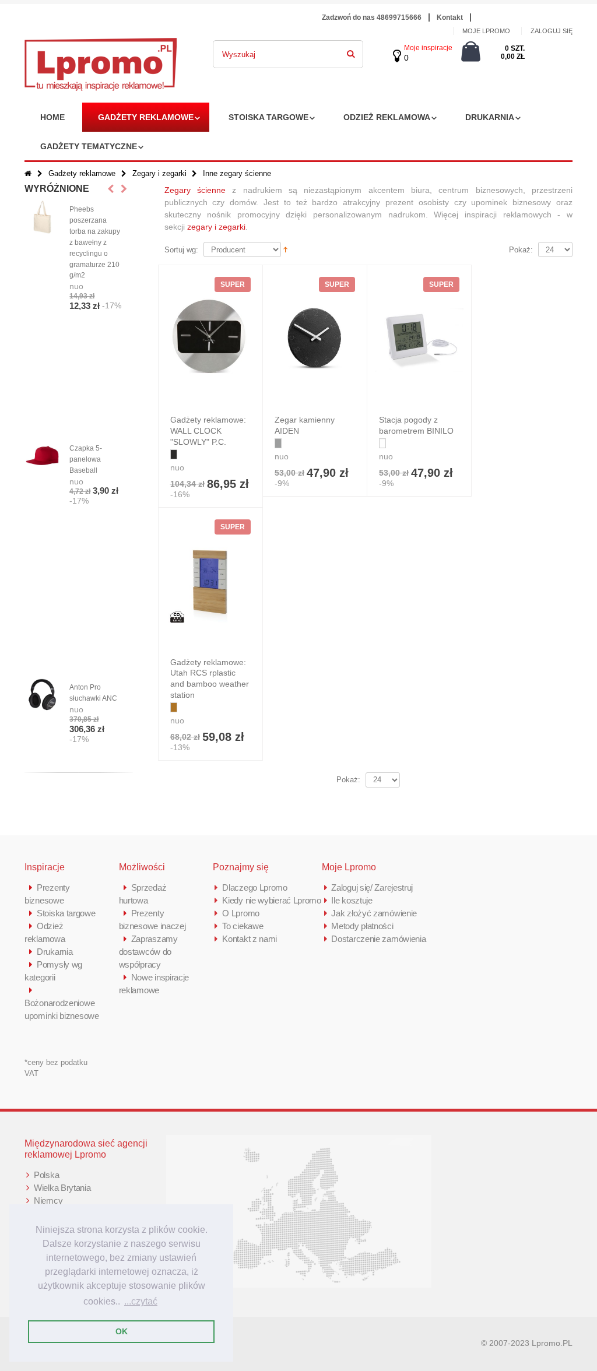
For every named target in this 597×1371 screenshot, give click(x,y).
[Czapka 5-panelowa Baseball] (42, 456)
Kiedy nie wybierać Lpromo (271, 900)
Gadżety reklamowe (146, 117)
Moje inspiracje (428, 48)
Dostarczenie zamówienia (378, 939)
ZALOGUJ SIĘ (552, 30)
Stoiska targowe (268, 117)
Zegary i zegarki (159, 173)
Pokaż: (521, 250)
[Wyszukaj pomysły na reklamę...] (351, 52)
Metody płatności (362, 926)
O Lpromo (240, 913)
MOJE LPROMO (486, 30)
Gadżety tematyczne (88, 146)
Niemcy (48, 1200)
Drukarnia (489, 117)
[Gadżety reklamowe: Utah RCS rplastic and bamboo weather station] (210, 582)
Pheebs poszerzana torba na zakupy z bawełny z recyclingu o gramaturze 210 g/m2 (94, 242)
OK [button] (121, 1331)
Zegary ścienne (195, 190)
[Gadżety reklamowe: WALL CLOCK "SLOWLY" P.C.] (210, 340)
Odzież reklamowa (386, 117)
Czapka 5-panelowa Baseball (85, 459)
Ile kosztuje (351, 900)
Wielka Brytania (62, 1188)
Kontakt (450, 17)
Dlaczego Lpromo (254, 887)
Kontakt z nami (249, 939)
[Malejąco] (285, 249)
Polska (46, 1175)
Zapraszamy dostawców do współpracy (148, 951)
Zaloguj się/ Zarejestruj (372, 887)
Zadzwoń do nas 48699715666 (372, 17)
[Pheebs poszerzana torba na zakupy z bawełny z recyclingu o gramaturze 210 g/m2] (42, 217)
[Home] (27, 173)
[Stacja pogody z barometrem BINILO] (419, 340)
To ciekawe (242, 926)
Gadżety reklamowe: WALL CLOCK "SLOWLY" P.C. (208, 431)
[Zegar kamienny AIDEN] (315, 340)
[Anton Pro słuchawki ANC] (42, 695)
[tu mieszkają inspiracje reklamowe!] (100, 44)
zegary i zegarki (216, 226)
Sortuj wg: (181, 250)
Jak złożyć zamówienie (374, 913)
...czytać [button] (140, 1301)
